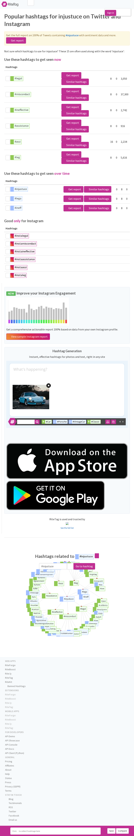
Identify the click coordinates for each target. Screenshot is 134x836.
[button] (70, 566)
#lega (18, 198)
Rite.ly (8, 673)
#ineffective (21, 110)
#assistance (22, 125)
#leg (17, 157)
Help (7, 774)
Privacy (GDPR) (12, 786)
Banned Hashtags (16, 686)
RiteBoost (10, 669)
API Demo (10, 736)
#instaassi (21, 267)
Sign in (110, 12)
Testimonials (15, 803)
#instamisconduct (25, 243)
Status (8, 778)
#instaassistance (25, 259)
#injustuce (21, 189)
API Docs (9, 748)
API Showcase (12, 740)
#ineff (18, 207)
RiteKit (8, 682)
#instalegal (21, 235)
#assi (18, 141)
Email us (12, 819)
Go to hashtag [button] (84, 566)
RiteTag (9, 677)
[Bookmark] (8, 78)
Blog (10, 799)
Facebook (13, 815)
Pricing (8, 761)
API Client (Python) (14, 753)
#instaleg (20, 275)
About (8, 769)
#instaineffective (25, 251)
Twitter (12, 811)
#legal (18, 78)
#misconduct (22, 94)
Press (8, 782)
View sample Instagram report (29, 336)
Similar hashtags (76, 81)
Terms (8, 790)
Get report (17, 40)
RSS (10, 807)
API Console (11, 744)
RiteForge (10, 665)
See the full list (67, 527)
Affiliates (9, 765)
